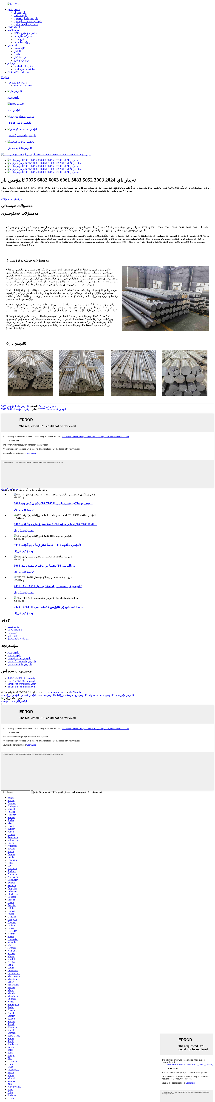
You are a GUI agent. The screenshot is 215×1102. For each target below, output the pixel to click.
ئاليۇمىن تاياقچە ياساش (26, 24)
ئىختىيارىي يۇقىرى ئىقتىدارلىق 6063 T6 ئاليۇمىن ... (44, 565)
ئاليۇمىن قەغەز (29, 695)
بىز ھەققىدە (14, 30)
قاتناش (17, 51)
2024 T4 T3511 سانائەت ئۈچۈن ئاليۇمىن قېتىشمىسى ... (48, 607)
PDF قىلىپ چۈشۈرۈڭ (25, 33)
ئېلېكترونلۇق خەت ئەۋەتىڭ (14, 701)
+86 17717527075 (23, 85)
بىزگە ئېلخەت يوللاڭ (11, 199)
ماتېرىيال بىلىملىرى (23, 66)
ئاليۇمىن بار (19, 12)
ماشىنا (17, 54)
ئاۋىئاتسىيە (19, 48)
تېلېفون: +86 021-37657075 (21, 678)
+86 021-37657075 (17, 82)
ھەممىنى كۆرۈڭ (9, 489)
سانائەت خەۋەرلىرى (24, 69)
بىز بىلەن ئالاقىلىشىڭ (18, 72)
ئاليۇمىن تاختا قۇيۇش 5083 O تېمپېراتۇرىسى (28, 406)
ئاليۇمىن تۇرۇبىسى (124, 695)
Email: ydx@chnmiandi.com (22, 683)
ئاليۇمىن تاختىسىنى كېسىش (28, 21)
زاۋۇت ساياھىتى (22, 42)
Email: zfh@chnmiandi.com (21, 686)
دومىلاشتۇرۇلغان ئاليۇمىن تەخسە (55, 695)
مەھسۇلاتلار (14, 9)
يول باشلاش (20, 57)
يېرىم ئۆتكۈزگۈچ (22, 60)
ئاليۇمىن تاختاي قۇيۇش (26, 18)
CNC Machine (15, 27)
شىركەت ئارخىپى (23, 36)
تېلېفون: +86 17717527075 (21, 681)
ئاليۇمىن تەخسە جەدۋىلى (100, 695)
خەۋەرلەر (13, 63)
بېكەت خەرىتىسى (57, 692)
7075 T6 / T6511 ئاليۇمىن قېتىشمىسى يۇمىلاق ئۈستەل (48, 586)
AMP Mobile (74, 692)
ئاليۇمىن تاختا (20, 15)
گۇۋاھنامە (19, 39)
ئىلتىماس (12, 45)
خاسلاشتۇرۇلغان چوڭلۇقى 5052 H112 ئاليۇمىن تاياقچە (47, 544)
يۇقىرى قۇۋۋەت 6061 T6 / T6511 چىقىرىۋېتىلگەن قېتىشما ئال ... (53, 503)
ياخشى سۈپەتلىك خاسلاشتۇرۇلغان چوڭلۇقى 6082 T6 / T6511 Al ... (55, 524)
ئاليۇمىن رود (80, 695)
